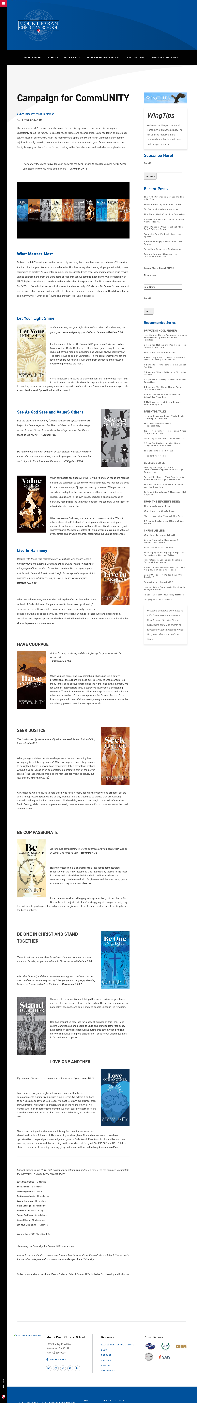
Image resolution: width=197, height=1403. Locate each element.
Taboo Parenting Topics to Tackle (163, 204)
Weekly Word (32, 57)
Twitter (48, 1368)
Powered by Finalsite (137, 1402)
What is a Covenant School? (159, 535)
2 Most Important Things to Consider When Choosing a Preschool (165, 358)
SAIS (164, 1356)
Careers (106, 1360)
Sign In (105, 1365)
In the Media (72, 57)
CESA (165, 1345)
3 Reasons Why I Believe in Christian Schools (165, 373)
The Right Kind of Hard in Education (164, 214)
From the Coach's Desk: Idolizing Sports (162, 235)
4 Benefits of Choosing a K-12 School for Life (165, 366)
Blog (104, 1349)
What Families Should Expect (161, 352)
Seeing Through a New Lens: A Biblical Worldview (161, 541)
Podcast (106, 1355)
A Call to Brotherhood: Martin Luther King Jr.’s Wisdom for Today (165, 568)
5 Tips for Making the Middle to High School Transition (165, 346)
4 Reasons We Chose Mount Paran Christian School (163, 388)
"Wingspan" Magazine (164, 57)
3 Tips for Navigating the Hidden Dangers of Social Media (162, 444)
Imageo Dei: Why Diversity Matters (164, 595)
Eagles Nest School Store (117, 1344)
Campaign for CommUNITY (158, 582)
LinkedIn (77, 1368)
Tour (3, 1391)
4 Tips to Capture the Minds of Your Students (164, 522)
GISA (181, 1345)
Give (3, 1372)
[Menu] (3, 3)
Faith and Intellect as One (158, 547)
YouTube (70, 1368)
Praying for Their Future (158, 600)
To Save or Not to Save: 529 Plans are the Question (163, 486)
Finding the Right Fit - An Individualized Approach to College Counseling (163, 470)
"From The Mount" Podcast (104, 57)
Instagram (56, 1368)
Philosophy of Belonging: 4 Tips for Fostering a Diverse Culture (164, 553)
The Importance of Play (157, 506)
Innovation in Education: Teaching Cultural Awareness (163, 561)
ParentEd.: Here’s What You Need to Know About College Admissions (164, 478)
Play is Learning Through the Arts (164, 516)
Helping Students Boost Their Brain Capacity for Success (164, 417)
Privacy (107, 1401)
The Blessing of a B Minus (158, 451)
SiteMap (120, 1401)
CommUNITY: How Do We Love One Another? (163, 576)
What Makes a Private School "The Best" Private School (163, 228)
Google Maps (58, 1359)
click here (22, 1280)
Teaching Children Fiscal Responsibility (158, 424)
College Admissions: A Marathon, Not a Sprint (165, 493)
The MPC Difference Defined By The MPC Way (164, 198)
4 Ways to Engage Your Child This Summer (163, 243)
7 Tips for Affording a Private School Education (165, 381)
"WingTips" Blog (136, 57)
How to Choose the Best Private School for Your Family (162, 396)
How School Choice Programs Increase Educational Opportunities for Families (165, 337)
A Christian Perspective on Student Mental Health (164, 220)
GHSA (150, 1345)
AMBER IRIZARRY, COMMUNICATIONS (35, 114)
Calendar (53, 57)
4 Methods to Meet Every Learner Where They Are (163, 403)
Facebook (63, 1368)
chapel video (23, 1240)
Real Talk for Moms (155, 456)
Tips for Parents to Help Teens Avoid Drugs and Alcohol (165, 432)
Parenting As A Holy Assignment (162, 249)
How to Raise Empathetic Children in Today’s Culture (165, 588)
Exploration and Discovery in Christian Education (160, 255)
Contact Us (108, 1370)
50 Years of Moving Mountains (161, 209)
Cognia (149, 1358)
